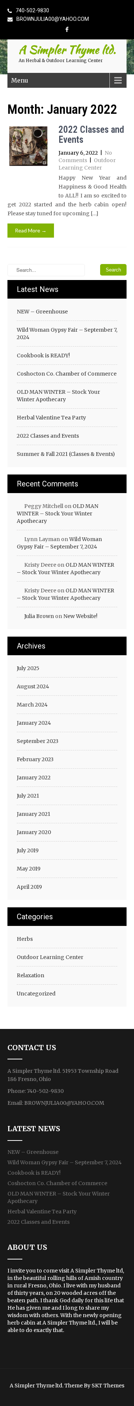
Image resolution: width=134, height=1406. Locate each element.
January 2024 (34, 723)
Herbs (25, 939)
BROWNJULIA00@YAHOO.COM (52, 19)
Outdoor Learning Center (50, 957)
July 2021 (28, 795)
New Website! (80, 616)
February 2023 (35, 759)
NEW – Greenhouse (42, 311)
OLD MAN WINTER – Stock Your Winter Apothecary (58, 396)
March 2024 (32, 704)
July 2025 (28, 668)
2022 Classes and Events (91, 134)
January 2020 (34, 832)
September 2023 (37, 741)
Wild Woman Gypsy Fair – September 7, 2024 (67, 333)
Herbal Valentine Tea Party (51, 417)
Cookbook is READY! (43, 355)
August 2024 (33, 686)
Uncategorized (36, 993)
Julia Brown (39, 616)
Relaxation (30, 975)
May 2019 (29, 868)
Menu (19, 80)
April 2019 (29, 887)
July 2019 (28, 850)
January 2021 (33, 814)
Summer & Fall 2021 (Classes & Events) (66, 454)
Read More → (31, 230)
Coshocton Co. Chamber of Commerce (67, 373)
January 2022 (34, 777)
